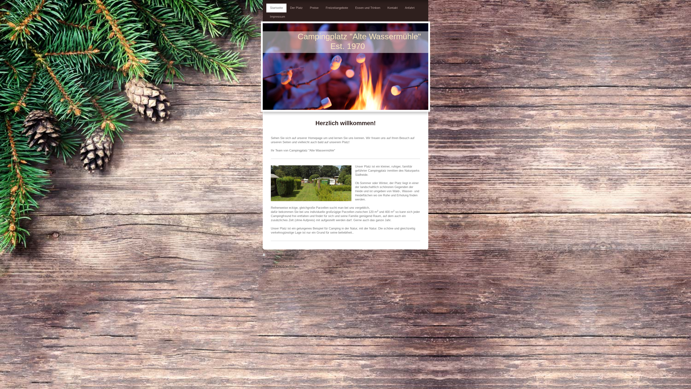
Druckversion (274, 254)
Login (425, 254)
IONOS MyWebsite (287, 266)
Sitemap (289, 254)
